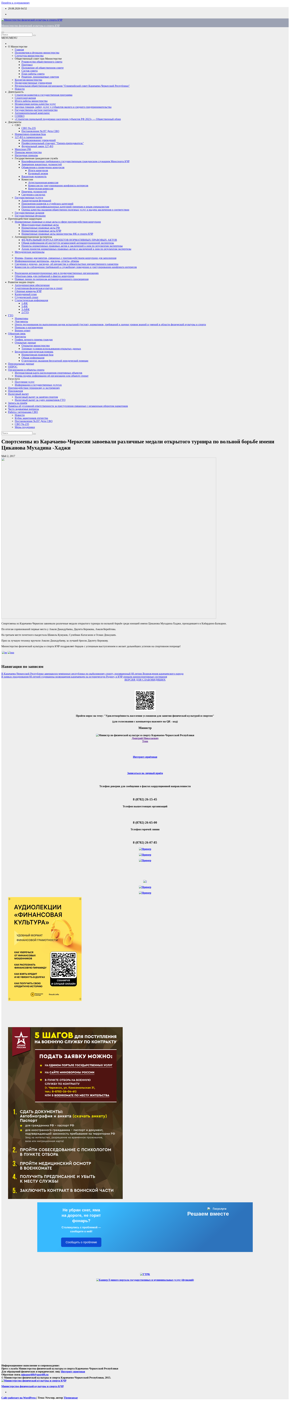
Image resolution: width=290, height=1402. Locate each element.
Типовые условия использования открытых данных (51, 348)
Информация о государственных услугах (38, 384)
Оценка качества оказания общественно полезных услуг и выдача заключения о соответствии (75, 209)
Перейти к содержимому (15, 2)
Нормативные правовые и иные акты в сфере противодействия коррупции (58, 221)
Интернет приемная (73, 1371)
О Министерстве (17, 46)
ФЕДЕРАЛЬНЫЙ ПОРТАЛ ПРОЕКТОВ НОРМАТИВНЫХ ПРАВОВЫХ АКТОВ (69, 239)
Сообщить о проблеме (81, 1242)
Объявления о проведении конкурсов (42, 167)
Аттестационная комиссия (43, 182)
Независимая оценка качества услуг (35, 104)
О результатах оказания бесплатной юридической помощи (54, 360)
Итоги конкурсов (38, 170)
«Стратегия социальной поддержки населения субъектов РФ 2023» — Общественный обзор (68, 119)
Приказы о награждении (29, 327)
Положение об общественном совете (42, 67)
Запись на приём (17, 403)
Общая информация (32, 357)
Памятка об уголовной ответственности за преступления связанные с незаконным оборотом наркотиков (68, 406)
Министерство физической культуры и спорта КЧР (30, 25)
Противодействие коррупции (25, 218)
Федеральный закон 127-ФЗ (37, 146)
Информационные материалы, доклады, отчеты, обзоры (47, 261)
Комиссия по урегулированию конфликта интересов (58, 185)
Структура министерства (29, 55)
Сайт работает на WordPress (18, 1397)
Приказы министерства (28, 152)
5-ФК (24, 306)
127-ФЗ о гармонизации (28, 137)
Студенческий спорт (26, 297)
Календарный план (26, 294)
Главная (19, 49)
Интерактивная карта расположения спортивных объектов (48, 372)
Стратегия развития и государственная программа (43, 94)
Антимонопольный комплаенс (32, 113)
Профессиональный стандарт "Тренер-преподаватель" (52, 143)
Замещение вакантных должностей (41, 164)
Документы (14, 122)
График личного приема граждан (34, 339)
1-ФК (24, 303)
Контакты (20, 336)
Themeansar (71, 1397)
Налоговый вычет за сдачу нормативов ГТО (40, 400)
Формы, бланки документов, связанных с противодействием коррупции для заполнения (65, 258)
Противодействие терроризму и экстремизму (34, 387)
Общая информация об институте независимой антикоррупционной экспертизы (67, 242)
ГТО (10, 315)
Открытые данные (25, 342)
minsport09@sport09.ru (35, 1374)
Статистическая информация (31, 300)
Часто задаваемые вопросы (23, 409)
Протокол (27, 64)
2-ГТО (25, 312)
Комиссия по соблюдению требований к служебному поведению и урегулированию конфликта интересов (76, 267)
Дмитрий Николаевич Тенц (145, 740)
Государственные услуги (29, 197)
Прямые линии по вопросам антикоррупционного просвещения (51, 279)
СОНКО (20, 116)
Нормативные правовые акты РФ (40, 227)
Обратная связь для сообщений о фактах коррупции (44, 276)
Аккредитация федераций (36, 200)
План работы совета (32, 73)
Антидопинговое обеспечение (32, 285)
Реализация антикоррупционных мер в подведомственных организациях (57, 273)
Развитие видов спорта (21, 282)
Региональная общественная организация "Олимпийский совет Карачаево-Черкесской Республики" (72, 85)
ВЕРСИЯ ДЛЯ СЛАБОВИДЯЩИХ (145, 679)
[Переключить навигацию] (2, 32)
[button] (9, 37)
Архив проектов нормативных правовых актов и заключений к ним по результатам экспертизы (76, 249)
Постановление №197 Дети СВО (40, 131)
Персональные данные (21, 363)
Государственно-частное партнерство (36, 110)
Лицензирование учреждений (38, 140)
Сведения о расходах (33, 194)
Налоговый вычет (18, 393)
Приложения (15, 390)
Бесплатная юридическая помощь (34, 351)
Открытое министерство (35, 345)
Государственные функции (30, 215)
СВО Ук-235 (28, 128)
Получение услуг (25, 381)
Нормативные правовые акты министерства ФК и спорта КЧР (57, 233)
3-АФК (25, 309)
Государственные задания (29, 212)
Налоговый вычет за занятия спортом (36, 397)
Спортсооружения (25, 97)
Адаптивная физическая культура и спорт (38, 288)
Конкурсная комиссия (40, 188)
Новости (20, 88)
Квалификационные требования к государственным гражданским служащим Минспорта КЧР (75, 161)
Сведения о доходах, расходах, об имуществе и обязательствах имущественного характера (66, 264)
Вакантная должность (33, 176)
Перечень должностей (34, 191)
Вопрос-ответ (22, 330)
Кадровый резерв (38, 173)
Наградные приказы (26, 155)
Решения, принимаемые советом (40, 76)
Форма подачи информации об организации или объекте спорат (51, 375)
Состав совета (29, 70)
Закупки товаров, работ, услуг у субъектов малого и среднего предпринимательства (63, 107)
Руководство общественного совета (41, 61)
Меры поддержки (25, 427)
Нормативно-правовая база (30, 134)
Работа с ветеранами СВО (23, 412)
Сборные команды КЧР (28, 291)
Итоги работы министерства (31, 101)
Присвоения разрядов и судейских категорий (47, 203)
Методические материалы (29, 252)
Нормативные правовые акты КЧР (41, 230)
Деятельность (15, 91)
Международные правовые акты (40, 224)
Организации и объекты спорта (26, 369)
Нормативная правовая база (37, 354)
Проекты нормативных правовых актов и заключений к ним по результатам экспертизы (72, 245)
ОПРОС (12, 366)
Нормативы (21, 318)
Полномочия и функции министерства (37, 52)
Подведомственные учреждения (33, 82)
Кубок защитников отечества (31, 418)
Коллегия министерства (28, 79)
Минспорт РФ (23, 149)
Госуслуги (14, 378)
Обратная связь (17, 333)
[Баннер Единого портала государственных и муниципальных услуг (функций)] (145, 1279)
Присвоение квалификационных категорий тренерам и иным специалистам (65, 206)
